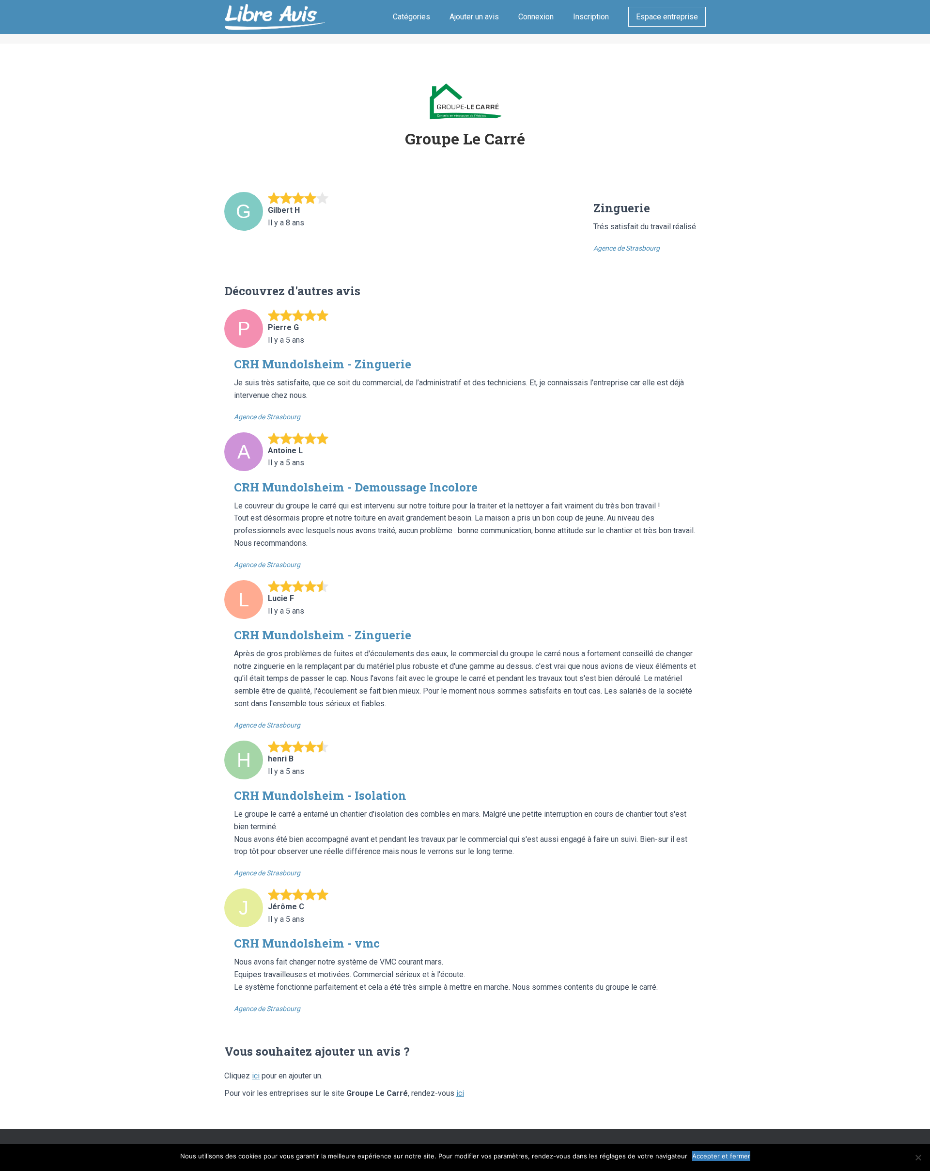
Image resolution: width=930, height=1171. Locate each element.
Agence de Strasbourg (626, 248)
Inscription (591, 16)
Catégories (411, 16)
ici (256, 1075)
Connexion (536, 16)
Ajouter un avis (474, 16)
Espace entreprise (667, 16)
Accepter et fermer (721, 1156)
